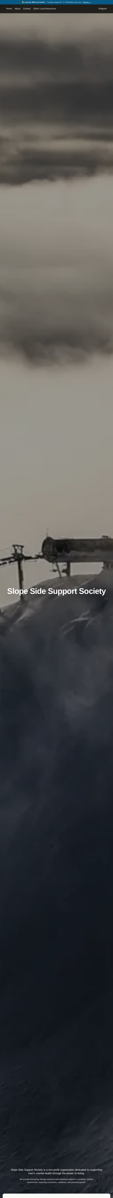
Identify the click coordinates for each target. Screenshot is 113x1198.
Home (9, 8)
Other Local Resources (44, 8)
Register (103, 8)
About (17, 8)
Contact (27, 8)
